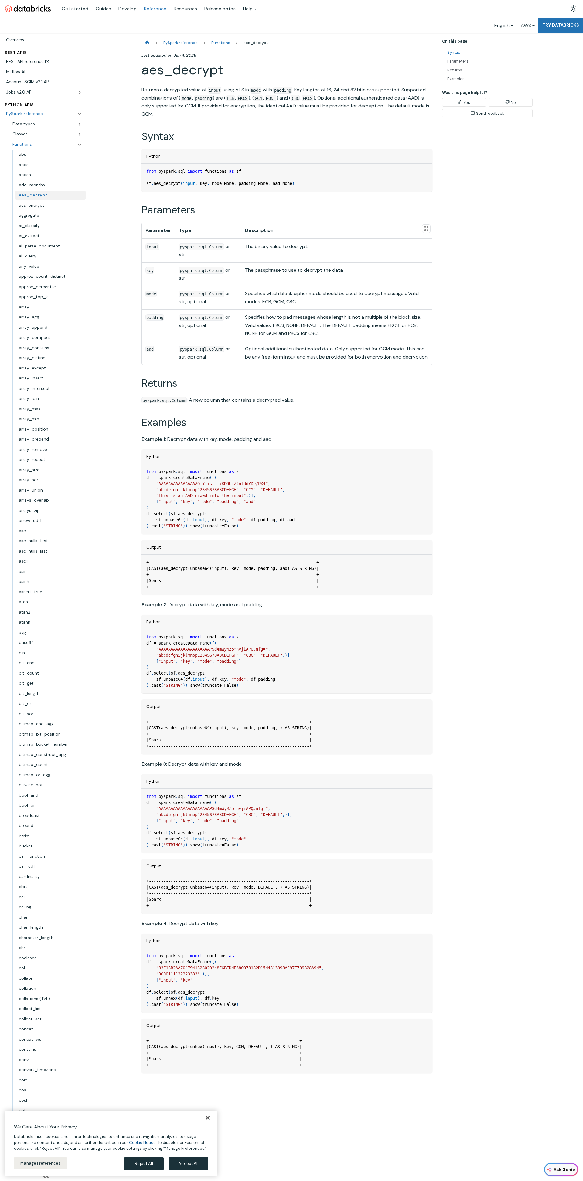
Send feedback (490, 113)
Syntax (453, 52)
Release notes (220, 8)
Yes (467, 102)
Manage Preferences (40, 1163)
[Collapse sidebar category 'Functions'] (79, 144)
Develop (127, 8)
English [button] (502, 25)
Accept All (188, 1163)
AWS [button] (526, 25)
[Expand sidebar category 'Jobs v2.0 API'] (79, 92)
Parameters (458, 61)
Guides (103, 8)
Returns (454, 70)
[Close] (207, 1118)
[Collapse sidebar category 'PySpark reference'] (79, 113)
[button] (47, 134)
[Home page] (147, 42)
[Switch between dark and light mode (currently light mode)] (573, 9)
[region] (111, 1143)
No (513, 102)
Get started (75, 8)
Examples (456, 78)
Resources (185, 8)
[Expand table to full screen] (426, 228)
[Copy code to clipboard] (425, 171)
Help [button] (248, 8)
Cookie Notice (142, 1142)
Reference (155, 8)
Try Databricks (560, 25)
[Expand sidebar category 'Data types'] (79, 124)
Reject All (144, 1163)
